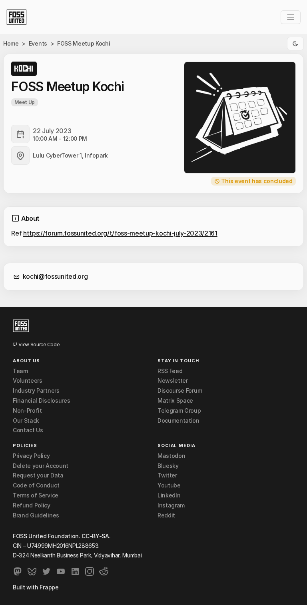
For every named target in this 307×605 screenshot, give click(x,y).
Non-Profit (27, 410)
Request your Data (38, 475)
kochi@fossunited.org (55, 276)
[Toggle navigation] (291, 17)
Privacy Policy (31, 456)
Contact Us (28, 430)
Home (11, 43)
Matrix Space (175, 400)
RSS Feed (169, 371)
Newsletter (172, 380)
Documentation (178, 420)
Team (20, 371)
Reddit (166, 515)
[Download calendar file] (20, 134)
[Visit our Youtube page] (61, 571)
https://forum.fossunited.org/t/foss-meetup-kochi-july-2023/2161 (120, 233)
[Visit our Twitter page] (46, 571)
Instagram (171, 505)
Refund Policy (31, 505)
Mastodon (171, 456)
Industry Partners (36, 390)
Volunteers (27, 380)
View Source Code (38, 344)
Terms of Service (35, 495)
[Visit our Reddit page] (104, 571)
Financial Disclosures (41, 400)
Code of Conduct (36, 485)
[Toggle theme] (295, 43)
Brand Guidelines (36, 515)
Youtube (169, 485)
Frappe (49, 587)
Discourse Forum (179, 390)
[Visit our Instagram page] (89, 571)
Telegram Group (179, 410)
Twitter (167, 475)
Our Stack (26, 420)
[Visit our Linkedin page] (75, 571)
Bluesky (168, 466)
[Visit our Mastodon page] (17, 571)
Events (38, 43)
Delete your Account (40, 466)
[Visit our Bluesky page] (32, 571)
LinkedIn (168, 495)
